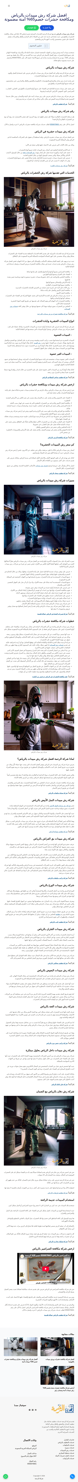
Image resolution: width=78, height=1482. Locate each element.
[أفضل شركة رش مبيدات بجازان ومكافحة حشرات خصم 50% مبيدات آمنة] (20, 1346)
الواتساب (30, 28)
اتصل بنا (45, 28)
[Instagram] (29, 1410)
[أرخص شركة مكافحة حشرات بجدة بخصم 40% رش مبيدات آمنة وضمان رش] (57, 1375)
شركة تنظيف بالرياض (60, 104)
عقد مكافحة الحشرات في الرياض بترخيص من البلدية (50, 677)
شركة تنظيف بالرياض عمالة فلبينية (56, 1315)
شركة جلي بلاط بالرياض (59, 1084)
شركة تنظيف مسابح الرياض (58, 831)
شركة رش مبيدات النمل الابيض (60, 806)
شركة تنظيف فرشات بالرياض (58, 1193)
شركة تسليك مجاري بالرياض (58, 1241)
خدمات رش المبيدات (57, 645)
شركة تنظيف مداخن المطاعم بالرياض (55, 377)
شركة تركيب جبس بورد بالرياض (57, 1043)
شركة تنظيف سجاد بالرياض (58, 473)
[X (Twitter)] (32, 1410)
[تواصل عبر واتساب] (5, 1476)
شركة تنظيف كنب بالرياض (59, 922)
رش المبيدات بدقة (29, 152)
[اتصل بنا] (72, 1476)
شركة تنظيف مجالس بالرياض (58, 963)
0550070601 (54, 124)
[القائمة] (9, 6)
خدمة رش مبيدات (42, 466)
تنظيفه (58, 914)
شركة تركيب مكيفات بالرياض (58, 878)
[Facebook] (35, 1410)
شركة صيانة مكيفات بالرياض (58, 793)
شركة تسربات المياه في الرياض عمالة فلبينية (52, 614)
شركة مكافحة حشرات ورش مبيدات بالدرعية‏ (52, 314)
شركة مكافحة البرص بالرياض (58, 437)
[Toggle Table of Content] (45, 46)
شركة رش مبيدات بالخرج (59, 166)
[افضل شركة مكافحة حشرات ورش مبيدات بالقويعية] (57, 1346)
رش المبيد (37, 343)
